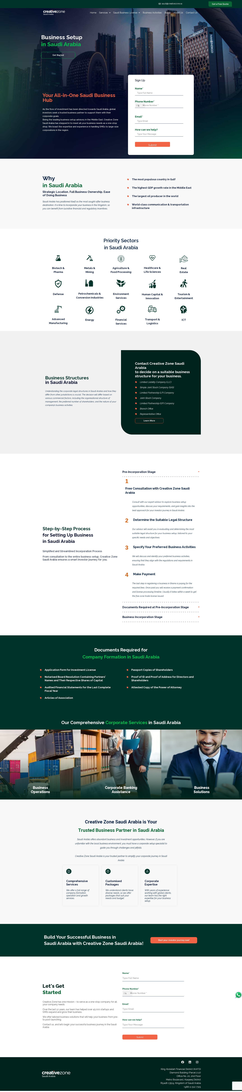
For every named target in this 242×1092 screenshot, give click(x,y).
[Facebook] (182, 1062)
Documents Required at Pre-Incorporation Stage (155, 607)
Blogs (168, 12)
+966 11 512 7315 (192, 1087)
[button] (105, 13)
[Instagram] (197, 1062)
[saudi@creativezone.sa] (160, 4)
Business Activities (152, 12)
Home (93, 12)
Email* (139, 116)
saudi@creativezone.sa (172, 4)
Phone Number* (144, 103)
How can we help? (146, 129)
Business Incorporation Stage (142, 617)
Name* (139, 88)
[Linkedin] (190, 1062)
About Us (178, 12)
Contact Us (191, 12)
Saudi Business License (125, 12)
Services (103, 12)
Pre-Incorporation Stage (139, 472)
